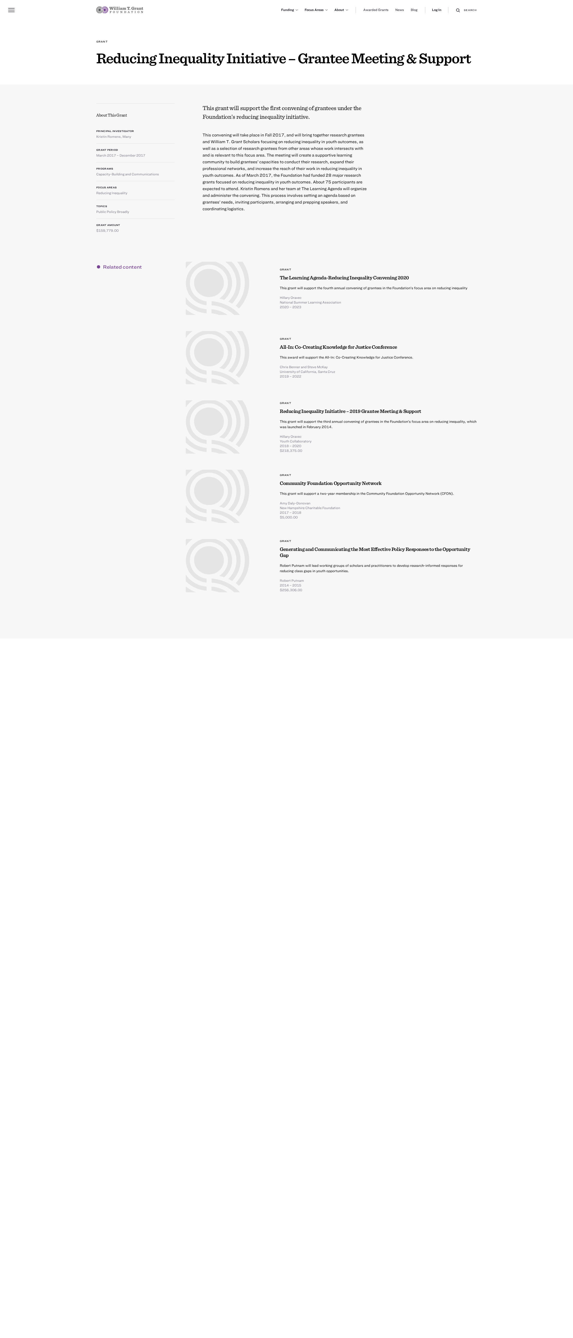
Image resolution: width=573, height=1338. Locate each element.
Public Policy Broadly (112, 212)
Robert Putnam (292, 580)
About (339, 10)
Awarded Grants (376, 10)
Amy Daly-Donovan (295, 503)
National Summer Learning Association (310, 302)
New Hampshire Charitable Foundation (310, 508)
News (399, 10)
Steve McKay (317, 367)
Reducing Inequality (111, 193)
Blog (414, 10)
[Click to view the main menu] (11, 10)
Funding (287, 10)
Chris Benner (290, 367)
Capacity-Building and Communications (127, 174)
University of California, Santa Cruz (307, 372)
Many (126, 136)
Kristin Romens (108, 136)
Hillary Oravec (290, 297)
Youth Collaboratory (296, 441)
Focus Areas (314, 10)
